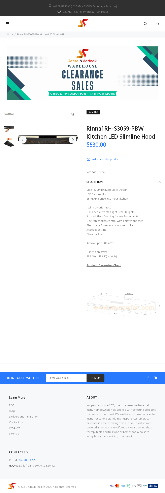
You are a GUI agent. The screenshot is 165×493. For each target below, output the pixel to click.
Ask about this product (106, 159)
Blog (12, 411)
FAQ (11, 405)
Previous (23, 139)
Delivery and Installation (23, 416)
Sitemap (14, 433)
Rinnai (101, 172)
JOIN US (95, 378)
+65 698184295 (61, 6)
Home (10, 34)
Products (14, 428)
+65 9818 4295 (27, 460)
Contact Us (16, 422)
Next (72, 139)
